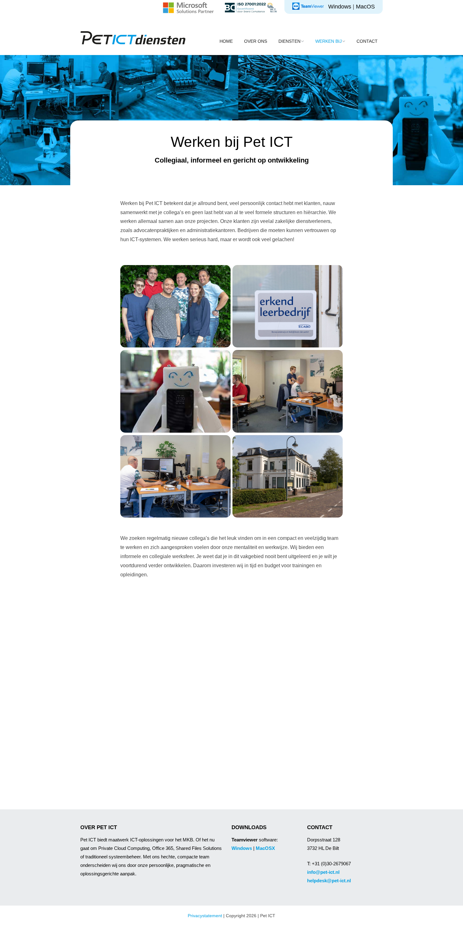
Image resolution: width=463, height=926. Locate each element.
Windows (339, 6)
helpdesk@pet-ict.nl (329, 880)
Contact (367, 41)
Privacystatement (205, 915)
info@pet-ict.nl (323, 872)
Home (226, 41)
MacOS (365, 6)
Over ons (255, 41)
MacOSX (265, 848)
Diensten (289, 41)
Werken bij (328, 41)
